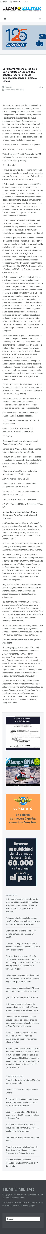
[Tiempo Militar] (21, 9)
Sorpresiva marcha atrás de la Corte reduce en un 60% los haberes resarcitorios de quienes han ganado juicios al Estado (20, 75)
